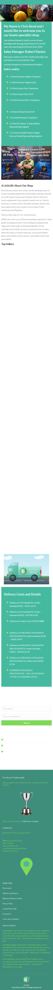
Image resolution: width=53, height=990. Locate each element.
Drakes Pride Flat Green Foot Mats (26, 493)
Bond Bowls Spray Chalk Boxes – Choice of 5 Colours (26, 442)
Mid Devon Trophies (30, 821)
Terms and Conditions (11, 919)
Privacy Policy (8, 904)
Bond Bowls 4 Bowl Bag (26, 391)
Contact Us (7, 914)
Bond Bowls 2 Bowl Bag (26, 289)
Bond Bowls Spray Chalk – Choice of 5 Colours (26, 340)
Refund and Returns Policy (12, 898)
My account (7, 888)
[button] (48, 538)
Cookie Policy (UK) (9, 909)
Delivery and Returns (10, 893)
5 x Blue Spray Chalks (26, 544)
